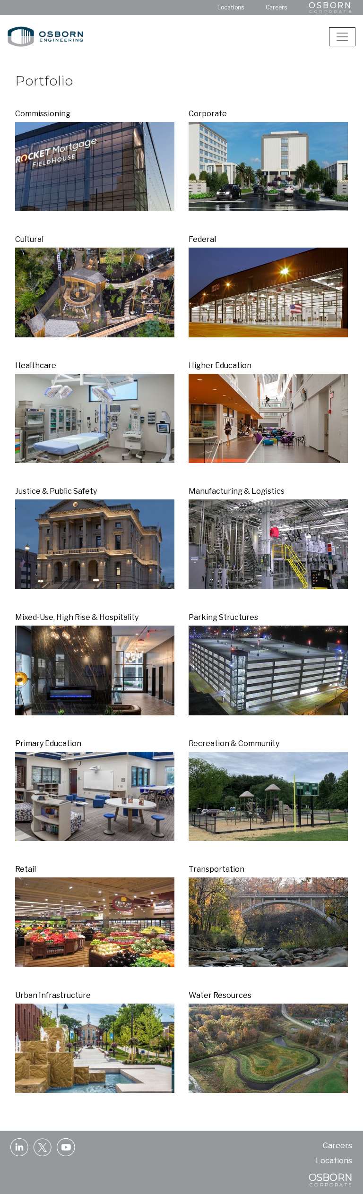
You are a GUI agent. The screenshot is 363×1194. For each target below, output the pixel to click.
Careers (276, 7)
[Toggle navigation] (342, 36)
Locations (230, 7)
